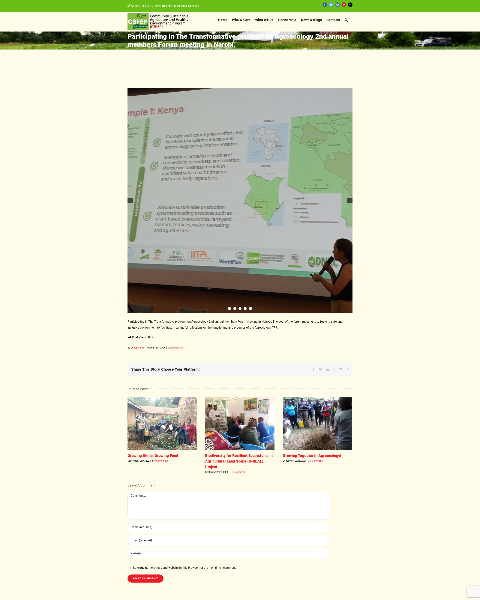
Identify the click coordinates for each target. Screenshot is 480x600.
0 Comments (161, 460)
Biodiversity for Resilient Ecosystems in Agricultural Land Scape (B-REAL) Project (239, 423)
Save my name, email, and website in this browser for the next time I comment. (184, 567)
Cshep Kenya (138, 347)
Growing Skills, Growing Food (162, 423)
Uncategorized (175, 347)
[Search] (346, 20)
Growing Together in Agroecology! (317, 423)
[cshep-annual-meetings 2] (240, 200)
